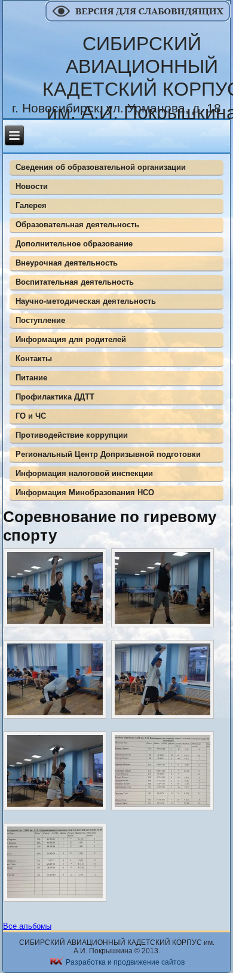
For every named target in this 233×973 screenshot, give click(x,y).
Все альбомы (27, 926)
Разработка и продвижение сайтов (125, 962)
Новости (32, 186)
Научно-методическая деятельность (86, 301)
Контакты (34, 358)
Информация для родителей (71, 339)
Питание (31, 377)
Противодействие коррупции (72, 435)
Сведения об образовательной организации (101, 167)
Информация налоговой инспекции (84, 473)
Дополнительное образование (74, 243)
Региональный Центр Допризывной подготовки (108, 454)
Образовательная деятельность (77, 224)
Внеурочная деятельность (67, 262)
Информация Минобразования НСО (85, 492)
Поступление (40, 320)
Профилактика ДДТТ (55, 396)
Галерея (31, 205)
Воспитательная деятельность (75, 281)
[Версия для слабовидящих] (139, 19)
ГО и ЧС (31, 415)
